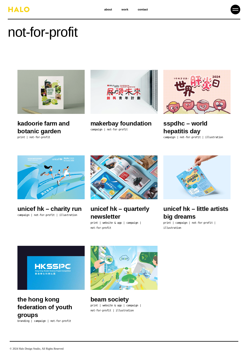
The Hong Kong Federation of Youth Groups (44, 307)
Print (21, 137)
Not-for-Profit (39, 137)
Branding (23, 320)
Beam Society (109, 299)
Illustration (214, 137)
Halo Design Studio (29, 348)
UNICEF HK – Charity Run (49, 208)
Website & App (112, 222)
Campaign (96, 129)
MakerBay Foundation (121, 123)
